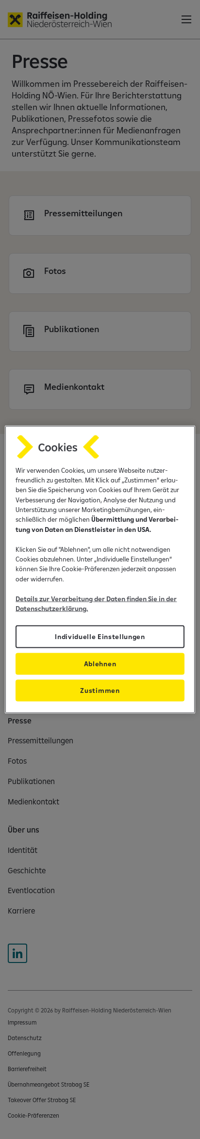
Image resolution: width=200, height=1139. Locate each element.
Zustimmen (99, 690)
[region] (100, 569)
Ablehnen (100, 663)
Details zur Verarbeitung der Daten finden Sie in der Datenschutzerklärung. (96, 603)
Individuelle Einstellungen (100, 636)
